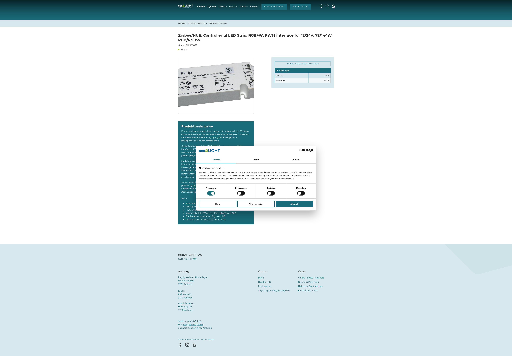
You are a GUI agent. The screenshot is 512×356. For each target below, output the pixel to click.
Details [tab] (256, 159)
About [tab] (296, 159)
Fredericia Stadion (307, 290)
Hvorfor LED (264, 282)
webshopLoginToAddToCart (302, 64)
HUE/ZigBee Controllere (217, 23)
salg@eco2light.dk (193, 324)
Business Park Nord (308, 282)
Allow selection (256, 204)
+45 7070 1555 (194, 321)
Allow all (294, 204)
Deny (217, 204)
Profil (261, 277)
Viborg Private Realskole (311, 277)
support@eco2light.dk (200, 328)
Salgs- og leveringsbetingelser (274, 290)
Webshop (182, 23)
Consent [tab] (216, 159)
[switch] (241, 193)
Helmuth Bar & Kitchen (310, 286)
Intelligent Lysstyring (196, 23)
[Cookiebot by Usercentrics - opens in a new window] (301, 151)
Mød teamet (264, 286)
